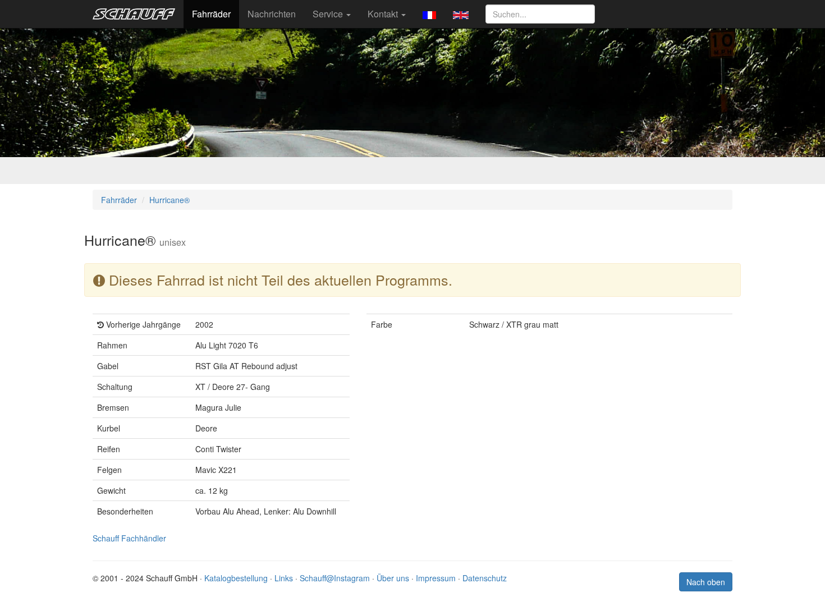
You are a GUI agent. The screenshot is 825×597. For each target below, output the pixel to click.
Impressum (436, 578)
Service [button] (329, 13)
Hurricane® (169, 199)
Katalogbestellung (236, 578)
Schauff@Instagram (335, 578)
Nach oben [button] (705, 581)
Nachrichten (271, 13)
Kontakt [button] (384, 13)
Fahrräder (211, 13)
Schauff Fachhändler (129, 538)
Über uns (393, 578)
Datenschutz (484, 578)
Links (283, 578)
